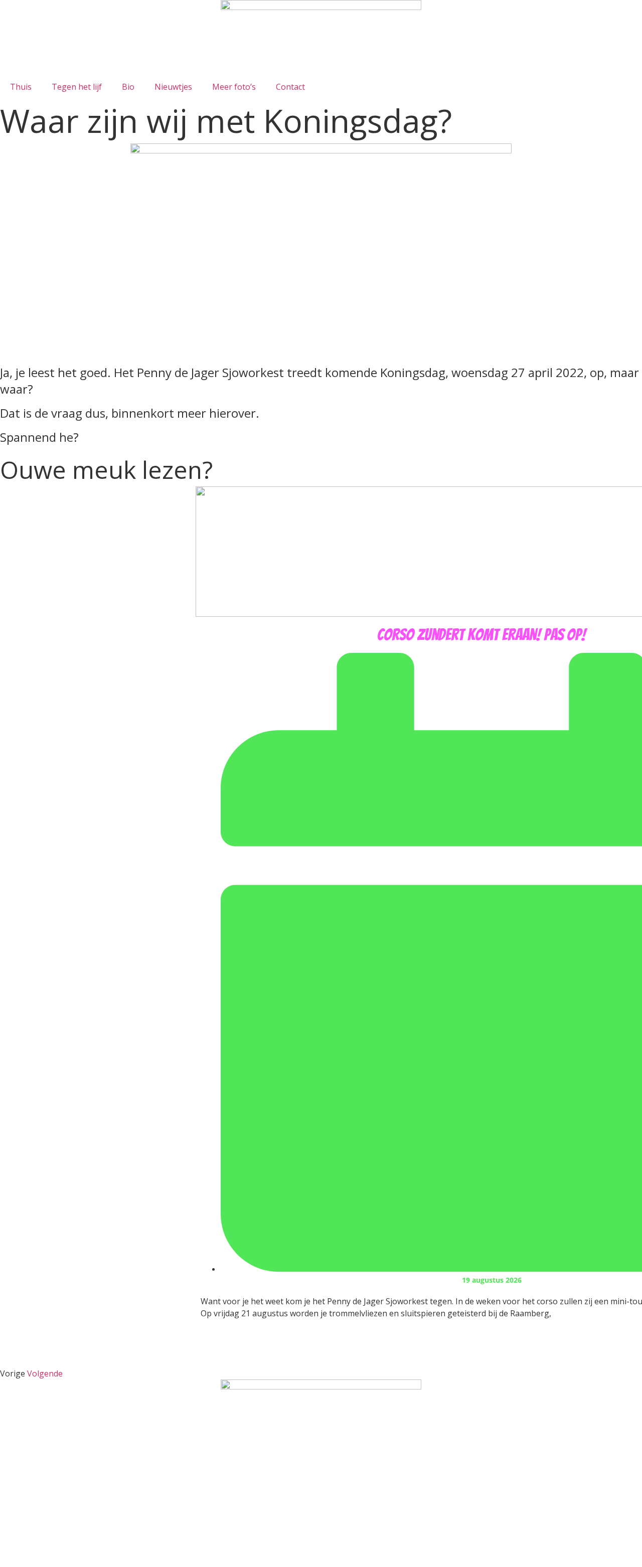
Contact (290, 86)
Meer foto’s (234, 86)
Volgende (45, 1373)
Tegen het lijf (77, 86)
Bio (128, 86)
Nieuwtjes (173, 86)
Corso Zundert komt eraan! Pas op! (481, 634)
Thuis (21, 86)
